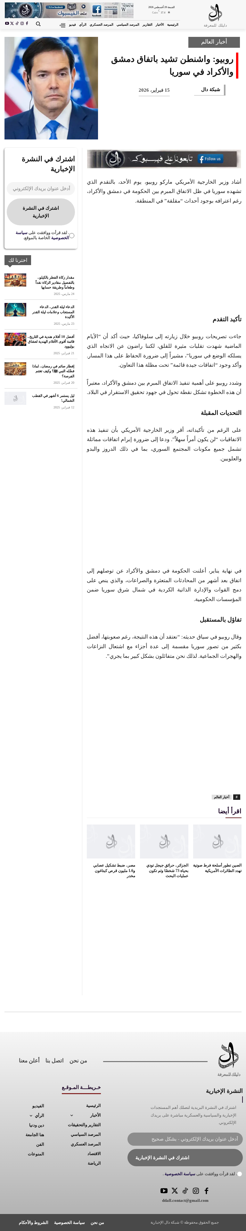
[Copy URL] (105, 130)
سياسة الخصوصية (179, 1173)
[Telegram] (126, 130)
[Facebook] (26, 24)
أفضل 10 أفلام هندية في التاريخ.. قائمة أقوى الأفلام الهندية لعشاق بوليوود (51, 341)
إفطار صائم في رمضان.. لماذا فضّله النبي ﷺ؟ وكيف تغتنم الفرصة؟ (53, 371)
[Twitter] (174, 1191)
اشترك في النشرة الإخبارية (41, 211)
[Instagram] (22, 24)
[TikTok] (17, 24)
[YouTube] (164, 1191)
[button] (38, 23)
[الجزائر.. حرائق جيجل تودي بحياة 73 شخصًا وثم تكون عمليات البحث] (164, 841)
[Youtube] (7, 24)
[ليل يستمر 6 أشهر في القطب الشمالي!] (15, 398)
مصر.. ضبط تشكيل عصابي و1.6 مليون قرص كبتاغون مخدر (114, 870)
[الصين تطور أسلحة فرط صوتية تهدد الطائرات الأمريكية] (217, 841)
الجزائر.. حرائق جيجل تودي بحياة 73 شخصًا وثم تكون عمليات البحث (167, 870)
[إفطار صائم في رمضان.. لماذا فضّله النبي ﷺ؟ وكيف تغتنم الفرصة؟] (15, 368)
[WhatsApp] (168, 130)
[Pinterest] (189, 130)
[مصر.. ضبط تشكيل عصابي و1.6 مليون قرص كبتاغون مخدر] (111, 841)
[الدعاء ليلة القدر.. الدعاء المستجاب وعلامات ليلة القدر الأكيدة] (15, 309)
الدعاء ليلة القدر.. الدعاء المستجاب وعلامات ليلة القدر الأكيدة (53, 312)
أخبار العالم (214, 41)
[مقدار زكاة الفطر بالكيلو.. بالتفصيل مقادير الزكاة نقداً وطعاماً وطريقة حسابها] (15, 280)
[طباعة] (147, 130)
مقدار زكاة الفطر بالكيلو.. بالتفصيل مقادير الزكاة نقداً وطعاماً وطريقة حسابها (55, 282)
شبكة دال (210, 89)
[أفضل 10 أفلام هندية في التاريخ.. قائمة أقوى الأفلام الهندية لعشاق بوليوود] (15, 339)
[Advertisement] (164, 259)
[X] (12, 24)
